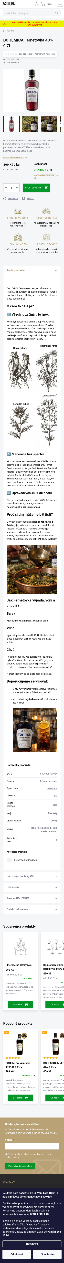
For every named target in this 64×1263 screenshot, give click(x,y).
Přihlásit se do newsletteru (20, 1166)
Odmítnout (17, 1254)
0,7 (55, 795)
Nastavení (32, 1243)
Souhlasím (47, 1254)
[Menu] (60, 4)
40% (55, 804)
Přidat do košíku (33, 187)
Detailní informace (13, 157)
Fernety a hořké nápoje (25, 860)
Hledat (56, 13)
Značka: (11, 62)
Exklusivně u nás (48, 781)
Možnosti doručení (46, 176)
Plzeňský (52, 813)
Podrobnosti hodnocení (44, 54)
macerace (52, 788)
